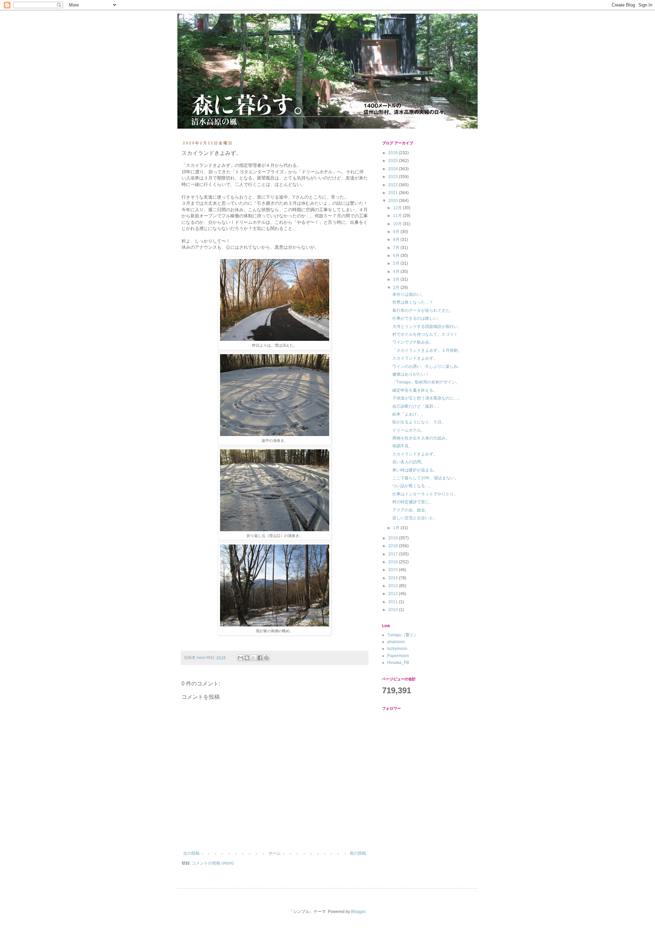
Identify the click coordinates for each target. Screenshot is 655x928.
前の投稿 (358, 853)
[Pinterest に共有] (266, 657)
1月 (397, 527)
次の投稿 (191, 853)
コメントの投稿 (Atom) (213, 863)
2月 (397, 287)
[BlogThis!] (247, 657)
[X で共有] (253, 657)
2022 (393, 185)
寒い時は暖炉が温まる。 (414, 470)
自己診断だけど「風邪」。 (416, 406)
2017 (393, 554)
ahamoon (396, 641)
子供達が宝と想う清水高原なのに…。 (427, 398)
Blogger (358, 911)
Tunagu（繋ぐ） (402, 635)
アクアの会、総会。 (410, 510)
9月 (397, 231)
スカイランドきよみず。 (414, 358)
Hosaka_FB (398, 662)
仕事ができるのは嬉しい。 (416, 318)
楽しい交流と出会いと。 (414, 518)
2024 (393, 168)
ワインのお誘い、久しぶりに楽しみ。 (427, 366)
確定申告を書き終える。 (414, 390)
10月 (398, 223)
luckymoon (397, 648)
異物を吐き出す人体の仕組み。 (421, 438)
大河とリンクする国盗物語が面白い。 (427, 326)
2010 (393, 609)
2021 (393, 192)
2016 (393, 562)
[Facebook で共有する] (260, 657)
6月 (397, 255)
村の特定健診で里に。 (412, 501)
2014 (393, 578)
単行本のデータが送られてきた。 (423, 310)
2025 (393, 160)
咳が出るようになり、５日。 (419, 422)
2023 (393, 176)
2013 (393, 585)
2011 (393, 601)
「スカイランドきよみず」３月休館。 (427, 350)
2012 (393, 593)
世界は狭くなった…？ (412, 302)
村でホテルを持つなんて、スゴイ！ (425, 334)
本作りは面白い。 (408, 294)
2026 (393, 152)
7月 (397, 247)
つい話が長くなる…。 (412, 485)
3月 (397, 279)
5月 (397, 263)
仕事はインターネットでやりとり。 (425, 494)
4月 (397, 271)
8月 (397, 239)
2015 (393, 569)
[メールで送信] (240, 657)
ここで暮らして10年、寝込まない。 (425, 478)
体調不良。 (402, 446)
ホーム (274, 853)
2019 (393, 538)
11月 (398, 215)
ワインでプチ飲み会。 (412, 342)
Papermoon (398, 655)
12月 (398, 207)
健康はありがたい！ (410, 374)
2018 (393, 545)
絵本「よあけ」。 (408, 414)
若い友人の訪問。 (408, 462)
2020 (393, 200)
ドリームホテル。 (408, 430)
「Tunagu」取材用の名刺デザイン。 (426, 382)
